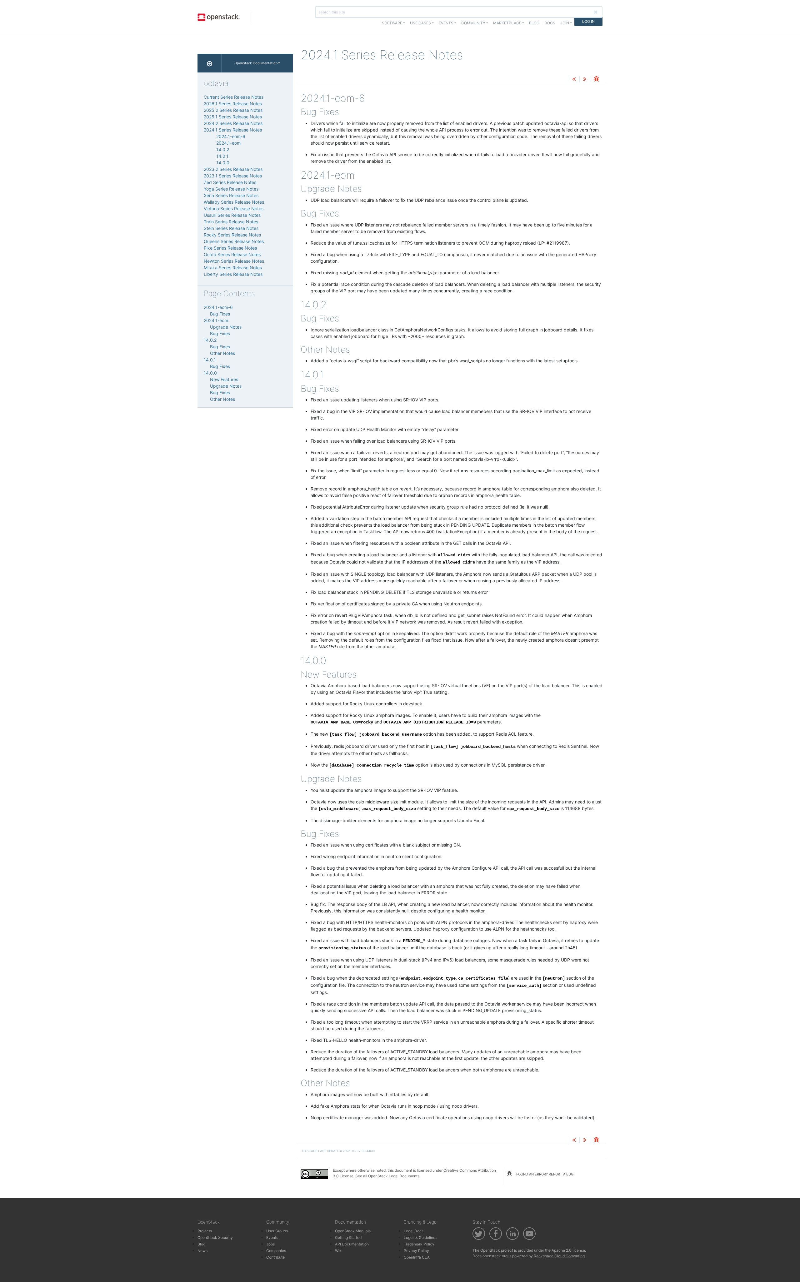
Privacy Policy (416, 1250)
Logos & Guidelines (420, 1237)
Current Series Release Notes (233, 97)
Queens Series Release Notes (234, 241)
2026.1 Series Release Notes (233, 103)
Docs (549, 23)
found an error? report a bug (544, 1174)
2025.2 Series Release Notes (233, 110)
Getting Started (348, 1237)
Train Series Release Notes (231, 221)
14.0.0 (222, 162)
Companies (276, 1250)
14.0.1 (222, 156)
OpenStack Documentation (256, 63)
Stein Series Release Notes (231, 228)
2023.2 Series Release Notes (233, 169)
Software (392, 23)
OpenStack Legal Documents (393, 1176)
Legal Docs (413, 1231)
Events (272, 1237)
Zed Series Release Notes (230, 182)
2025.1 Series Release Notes (233, 116)
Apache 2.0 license (568, 1250)
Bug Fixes (220, 313)
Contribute (275, 1257)
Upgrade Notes (226, 327)
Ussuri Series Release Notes (232, 215)
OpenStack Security (215, 1237)
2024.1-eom (228, 143)
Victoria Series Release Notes (233, 208)
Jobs (270, 1244)
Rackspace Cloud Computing (559, 1256)
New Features (224, 379)
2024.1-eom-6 (230, 136)
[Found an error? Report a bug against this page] (596, 79)
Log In (588, 21)
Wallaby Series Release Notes (234, 202)
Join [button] (564, 23)
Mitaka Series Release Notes (233, 267)
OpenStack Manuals (353, 1231)
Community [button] (473, 23)
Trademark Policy (419, 1244)
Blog (534, 23)
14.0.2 (222, 149)
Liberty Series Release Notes (233, 274)
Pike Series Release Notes (230, 248)
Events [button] (446, 23)
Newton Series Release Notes (234, 261)
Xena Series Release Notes (231, 195)
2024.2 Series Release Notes (233, 123)
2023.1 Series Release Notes (233, 175)
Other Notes (222, 353)
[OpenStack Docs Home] (210, 63)
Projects (205, 1231)
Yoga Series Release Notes (231, 188)
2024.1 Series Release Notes (233, 129)
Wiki (338, 1250)
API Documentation (352, 1244)
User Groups (277, 1231)
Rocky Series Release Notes (232, 234)
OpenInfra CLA (417, 1257)
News (203, 1250)
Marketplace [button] (507, 23)
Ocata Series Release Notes (232, 254)
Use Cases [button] (420, 23)
